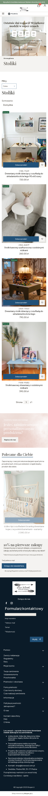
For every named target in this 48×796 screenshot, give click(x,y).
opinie (25, 775)
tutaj (35, 772)
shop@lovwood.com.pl (25, 765)
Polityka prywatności (12, 703)
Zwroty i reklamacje (11, 655)
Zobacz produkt (21, 165)
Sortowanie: (7, 101)
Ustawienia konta (11, 674)
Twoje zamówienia (11, 671)
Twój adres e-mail (8, 560)
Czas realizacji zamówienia (14, 693)
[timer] (24, 36)
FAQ (5, 719)
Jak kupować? (9, 706)
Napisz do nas (10, 440)
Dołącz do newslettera (14, 566)
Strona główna (9, 58)
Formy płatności (10, 687)
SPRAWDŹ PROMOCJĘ (23, 49)
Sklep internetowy (21, 793)
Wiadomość (10, 632)
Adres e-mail (10, 623)
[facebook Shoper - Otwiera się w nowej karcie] (6, 603)
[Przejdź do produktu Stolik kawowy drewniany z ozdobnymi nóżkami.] (24, 351)
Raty (6, 661)
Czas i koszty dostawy (13, 690)
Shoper (30, 787)
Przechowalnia (10, 677)
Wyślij (34, 639)
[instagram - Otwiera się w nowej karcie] (11, 603)
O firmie (7, 722)
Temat (7, 627)
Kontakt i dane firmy (12, 716)
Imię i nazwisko (10, 618)
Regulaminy (8, 658)
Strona (19, 402)
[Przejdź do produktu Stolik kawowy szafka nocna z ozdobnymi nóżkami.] (24, 213)
